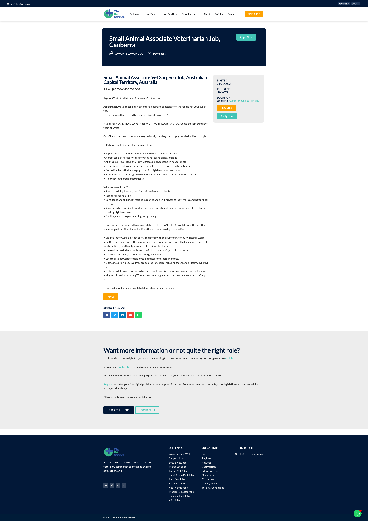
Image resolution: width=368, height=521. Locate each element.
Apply (111, 296)
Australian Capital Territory (244, 100)
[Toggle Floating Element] (358, 513)
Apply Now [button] (246, 37)
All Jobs (229, 358)
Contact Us (124, 366)
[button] (106, 315)
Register (108, 384)
